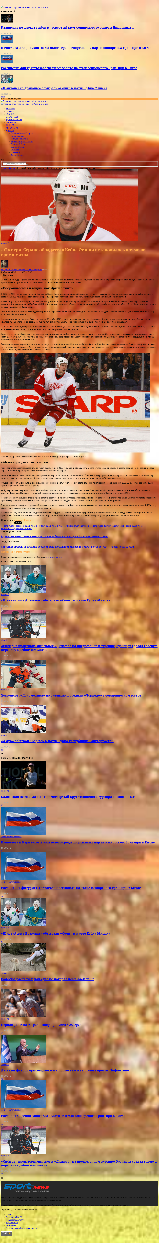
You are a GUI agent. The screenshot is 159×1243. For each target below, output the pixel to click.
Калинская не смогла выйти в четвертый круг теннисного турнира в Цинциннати (67, 27)
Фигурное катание (20, 138)
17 (2, 987)
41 (2, 658)
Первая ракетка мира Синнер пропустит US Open (41, 1025)
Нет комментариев (32, 269)
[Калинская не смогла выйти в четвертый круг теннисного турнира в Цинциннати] (7, 21)
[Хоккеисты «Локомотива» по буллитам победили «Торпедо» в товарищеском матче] (23, 687)
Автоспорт (12, 127)
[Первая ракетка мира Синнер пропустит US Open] (23, 1016)
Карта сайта (12, 1222)
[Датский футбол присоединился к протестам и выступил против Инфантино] (23, 1062)
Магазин (10, 108)
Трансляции (17, 155)
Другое (10, 130)
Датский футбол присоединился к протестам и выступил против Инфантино (65, 1070)
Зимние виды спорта (22, 133)
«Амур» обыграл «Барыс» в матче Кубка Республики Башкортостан (57, 741)
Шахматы (15, 152)
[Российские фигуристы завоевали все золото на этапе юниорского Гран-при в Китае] (7, 62)
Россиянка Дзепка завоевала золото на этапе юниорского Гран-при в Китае (63, 1116)
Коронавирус (17, 136)
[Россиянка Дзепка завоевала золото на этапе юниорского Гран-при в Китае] (23, 1107)
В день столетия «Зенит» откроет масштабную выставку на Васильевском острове (54, 536)
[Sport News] (24, 7)
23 (2, 805)
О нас (8, 1214)
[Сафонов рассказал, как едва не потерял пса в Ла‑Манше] (23, 970)
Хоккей (10, 114)
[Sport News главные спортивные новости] (26, 1192)
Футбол (10, 111)
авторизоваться (54, 557)
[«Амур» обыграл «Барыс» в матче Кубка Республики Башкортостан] (23, 732)
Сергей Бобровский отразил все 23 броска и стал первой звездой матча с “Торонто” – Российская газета (67, 546)
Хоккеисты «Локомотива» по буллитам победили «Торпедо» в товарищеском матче (71, 695)
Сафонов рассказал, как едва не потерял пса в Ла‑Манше (47, 979)
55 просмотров (8, 269)
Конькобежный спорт (22, 141)
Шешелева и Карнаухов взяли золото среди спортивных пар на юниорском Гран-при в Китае (76, 48)
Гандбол (15, 149)
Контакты (11, 1225)
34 (2, 704)
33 (2, 749)
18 (2, 896)
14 (2, 609)
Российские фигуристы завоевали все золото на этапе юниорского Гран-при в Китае (69, 68)
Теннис (10, 125)
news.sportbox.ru (22, 520)
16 (2, 1079)
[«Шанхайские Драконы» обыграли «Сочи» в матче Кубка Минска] (7, 82)
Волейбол (11, 122)
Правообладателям (15, 1220)
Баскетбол (12, 116)
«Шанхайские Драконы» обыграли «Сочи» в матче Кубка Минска (54, 88)
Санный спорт (18, 147)
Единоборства (14, 119)
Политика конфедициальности (21, 1228)
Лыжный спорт (19, 144)
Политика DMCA (14, 1217)
